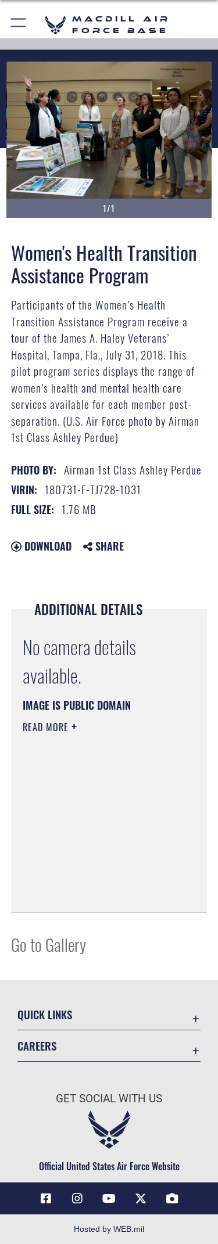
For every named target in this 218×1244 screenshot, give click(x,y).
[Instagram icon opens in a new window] (77, 1198)
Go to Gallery (48, 944)
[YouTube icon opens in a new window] (109, 1198)
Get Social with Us (109, 1098)
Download (47, 545)
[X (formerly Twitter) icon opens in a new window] (140, 1198)
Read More (47, 727)
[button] (19, 24)
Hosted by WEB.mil (109, 1229)
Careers (36, 1045)
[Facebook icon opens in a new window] (46, 1198)
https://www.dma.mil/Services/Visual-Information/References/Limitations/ (93, 874)
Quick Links (44, 1014)
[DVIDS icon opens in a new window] (172, 1198)
